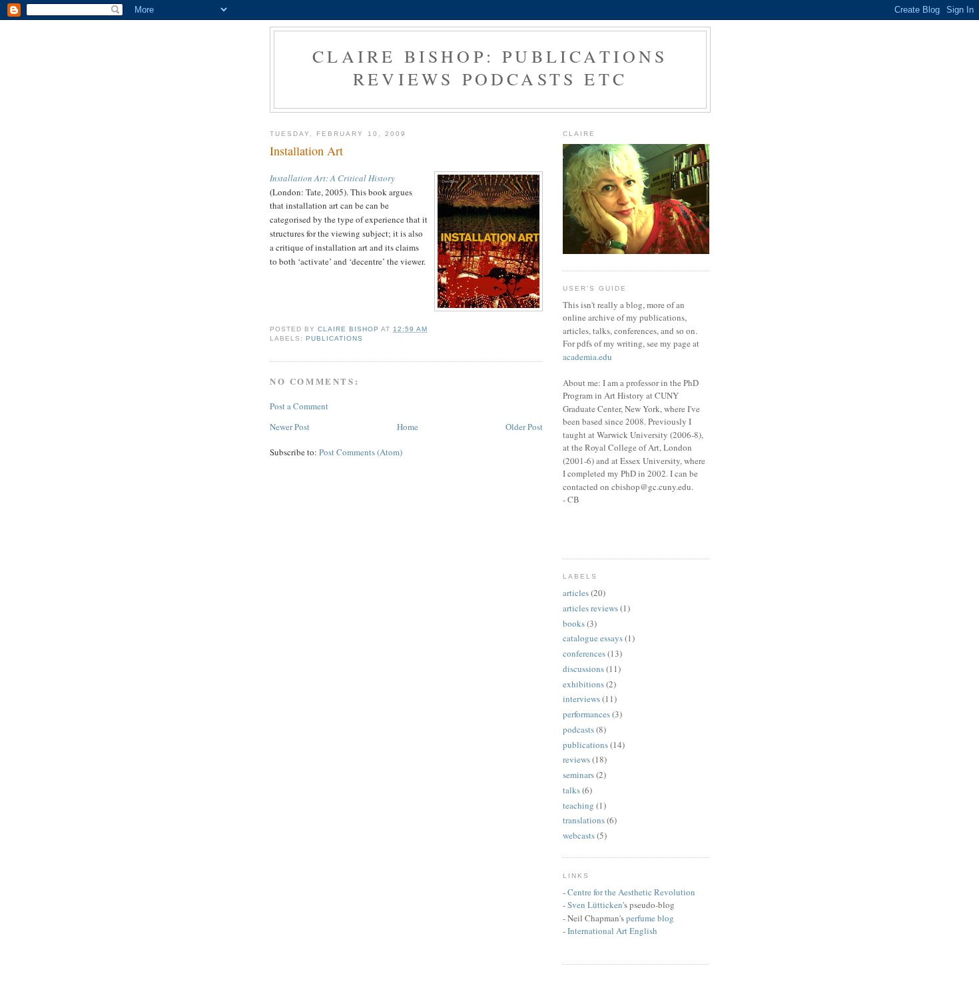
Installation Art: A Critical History (332, 178)
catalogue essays (593, 638)
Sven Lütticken (595, 905)
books (574, 623)
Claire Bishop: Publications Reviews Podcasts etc (489, 67)
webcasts (579, 835)
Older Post (524, 427)
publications (334, 338)
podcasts (578, 729)
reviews (576, 759)
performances (586, 714)
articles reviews (590, 608)
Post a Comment (299, 406)
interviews (581, 699)
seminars (578, 775)
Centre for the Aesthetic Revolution (631, 892)
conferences (584, 653)
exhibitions (583, 684)
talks (571, 790)
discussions (583, 669)
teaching (578, 805)
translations (584, 820)
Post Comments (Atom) (360, 452)
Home (407, 427)
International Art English (612, 931)
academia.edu (587, 357)
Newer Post (290, 427)
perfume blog (650, 918)
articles (576, 593)
